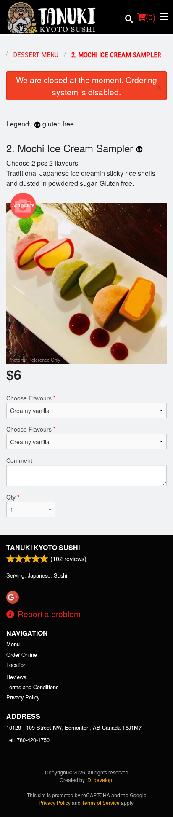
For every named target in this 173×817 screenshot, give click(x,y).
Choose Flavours (30, 398)
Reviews (16, 677)
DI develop (99, 779)
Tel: (28, 740)
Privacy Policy (22, 697)
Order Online (21, 654)
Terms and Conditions (32, 687)
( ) (150, 16)
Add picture (23, 205)
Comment (19, 460)
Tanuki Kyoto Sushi (43, 547)
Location (16, 665)
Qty (12, 497)
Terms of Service (101, 802)
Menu (13, 644)
